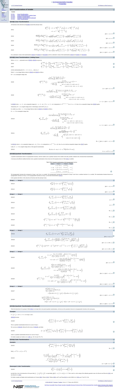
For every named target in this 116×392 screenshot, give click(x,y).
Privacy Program (58, 385)
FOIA (84, 385)
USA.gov (111, 386)
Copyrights (64, 385)
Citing (3, 14)
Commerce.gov (101, 386)
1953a (78, 377)
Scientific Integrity (97, 385)
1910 (47, 377)
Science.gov (106, 386)
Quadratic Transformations (23, 16)
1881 (41, 377)
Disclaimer (56, 382)
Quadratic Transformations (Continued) (26, 17)
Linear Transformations (22, 14)
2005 (55, 377)
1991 (109, 373)
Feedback (60, 382)
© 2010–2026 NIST (49, 382)
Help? (3, 13)
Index (3, 9)
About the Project (4, 20)
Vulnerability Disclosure (70, 385)
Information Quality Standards (107, 385)
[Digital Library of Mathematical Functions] (4, 4)
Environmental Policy (89, 385)
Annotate (4, 17)
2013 (65, 377)
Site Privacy (47, 385)
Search (3, 12)
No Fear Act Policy (79, 385)
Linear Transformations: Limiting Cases (26, 15)
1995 (20, 375)
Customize (4, 16)
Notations (4, 10)
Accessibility (52, 385)
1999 (29, 336)
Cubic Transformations (22, 19)
